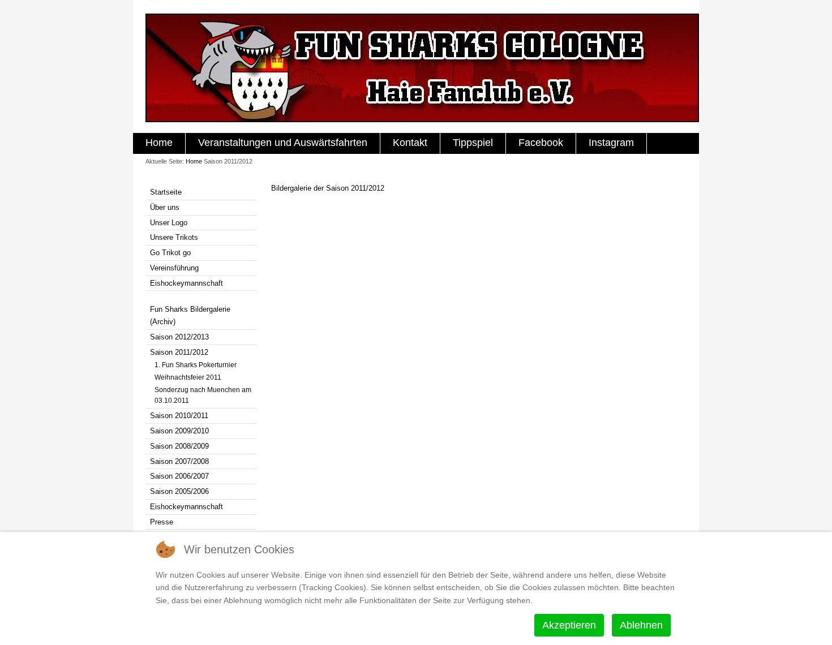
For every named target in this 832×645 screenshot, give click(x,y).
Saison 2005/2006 (179, 491)
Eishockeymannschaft (186, 283)
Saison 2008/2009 (179, 446)
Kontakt (410, 142)
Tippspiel (473, 142)
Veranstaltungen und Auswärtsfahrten (282, 142)
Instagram (611, 142)
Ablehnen (641, 625)
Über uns (164, 207)
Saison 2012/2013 (179, 337)
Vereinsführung (174, 268)
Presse (161, 522)
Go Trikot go (170, 252)
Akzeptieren (569, 625)
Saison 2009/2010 (179, 431)
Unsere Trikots (174, 237)
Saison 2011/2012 (179, 352)
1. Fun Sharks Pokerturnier (196, 365)
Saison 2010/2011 (179, 415)
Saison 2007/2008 (179, 461)
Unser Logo (168, 222)
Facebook (540, 142)
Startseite (166, 192)
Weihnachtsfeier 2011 (188, 377)
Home (159, 142)
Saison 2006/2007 (179, 476)
